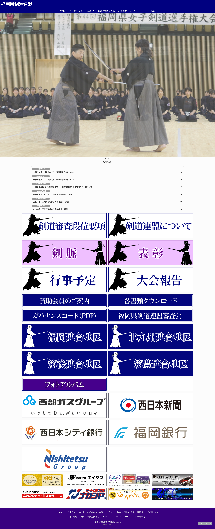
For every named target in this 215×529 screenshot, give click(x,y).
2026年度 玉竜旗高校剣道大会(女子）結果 (50, 209)
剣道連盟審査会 (93, 517)
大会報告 (90, 11)
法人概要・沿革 (152, 512)
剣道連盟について (126, 11)
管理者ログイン (107, 525)
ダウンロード (106, 517)
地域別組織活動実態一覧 (96, 512)
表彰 (110, 512)
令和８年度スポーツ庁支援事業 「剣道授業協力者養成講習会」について (62, 187)
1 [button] (106, 159)
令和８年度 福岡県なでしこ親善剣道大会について (53, 172)
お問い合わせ (140, 517)
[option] (107, 85)
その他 (151, 11)
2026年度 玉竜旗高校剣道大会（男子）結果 (51, 202)
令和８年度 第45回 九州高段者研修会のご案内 (53, 194)
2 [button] (109, 159)
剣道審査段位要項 (106, 11)
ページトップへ (205, 523)
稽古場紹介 (74, 517)
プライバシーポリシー (123, 517)
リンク (142, 11)
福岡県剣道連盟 (16, 4)
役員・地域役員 (137, 512)
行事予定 (78, 11)
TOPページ (65, 11)
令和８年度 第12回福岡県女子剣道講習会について (53, 180)
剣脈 (82, 517)
